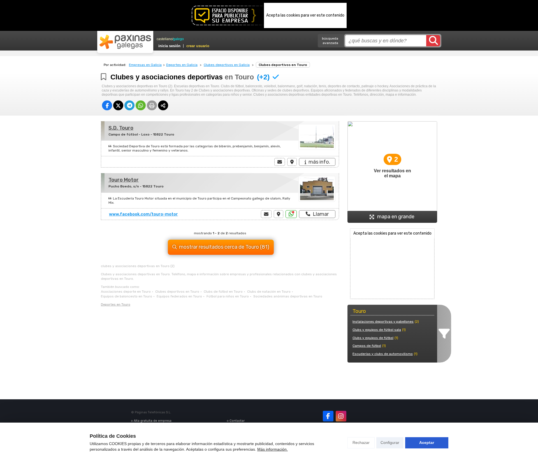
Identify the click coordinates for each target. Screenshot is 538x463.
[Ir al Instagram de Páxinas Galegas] (341, 416)
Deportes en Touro (115, 304)
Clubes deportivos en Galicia (227, 65)
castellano (164, 39)
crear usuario (197, 46)
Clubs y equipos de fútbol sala (377, 330)
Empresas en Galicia (145, 65)
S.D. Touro (120, 128)
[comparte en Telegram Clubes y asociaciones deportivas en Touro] (129, 105)
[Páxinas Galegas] (125, 42)
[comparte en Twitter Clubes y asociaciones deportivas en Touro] (118, 105)
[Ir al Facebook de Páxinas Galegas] (328, 416)
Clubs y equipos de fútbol (373, 338)
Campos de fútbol (367, 346)
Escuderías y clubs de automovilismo (383, 354)
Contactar (237, 421)
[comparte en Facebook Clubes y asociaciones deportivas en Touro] (107, 105)
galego (178, 39)
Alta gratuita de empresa (152, 421)
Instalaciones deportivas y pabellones (383, 322)
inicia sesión (169, 46)
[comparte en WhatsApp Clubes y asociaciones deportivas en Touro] (141, 105)
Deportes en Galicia (182, 65)
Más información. (272, 449)
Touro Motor (123, 180)
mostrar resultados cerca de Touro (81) (224, 247)
